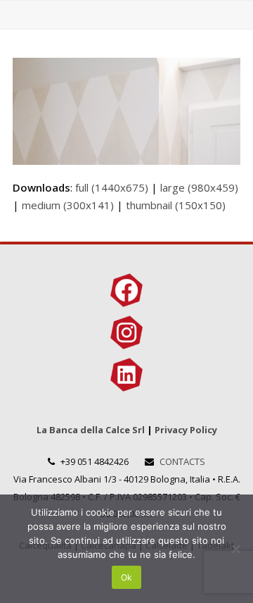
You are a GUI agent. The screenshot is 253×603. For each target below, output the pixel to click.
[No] (235, 549)
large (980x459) (199, 187)
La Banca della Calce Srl (91, 429)
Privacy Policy (186, 429)
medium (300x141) (68, 205)
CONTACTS (182, 461)
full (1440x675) (111, 187)
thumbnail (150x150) (176, 205)
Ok (126, 577)
